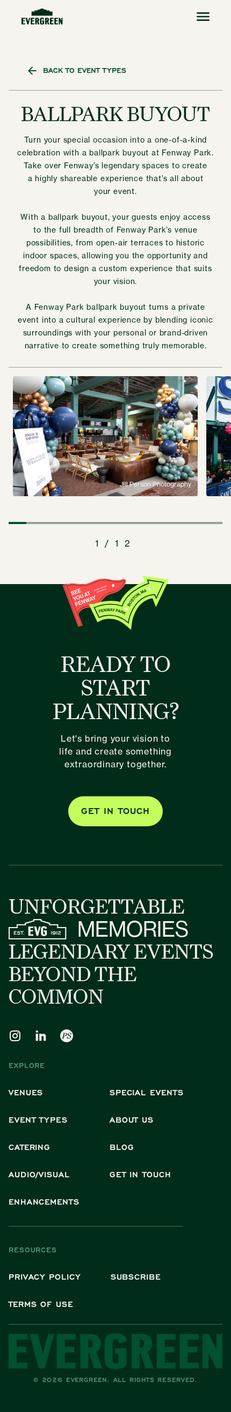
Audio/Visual (39, 1174)
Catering (29, 1147)
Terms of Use (41, 1304)
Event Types (38, 1120)
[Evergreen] (42, 17)
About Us (132, 1120)
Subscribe (136, 1277)
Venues (26, 1092)
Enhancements (44, 1202)
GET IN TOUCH (115, 811)
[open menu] (203, 16)
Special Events (147, 1092)
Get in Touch (140, 1174)
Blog (122, 1147)
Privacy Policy (45, 1277)
